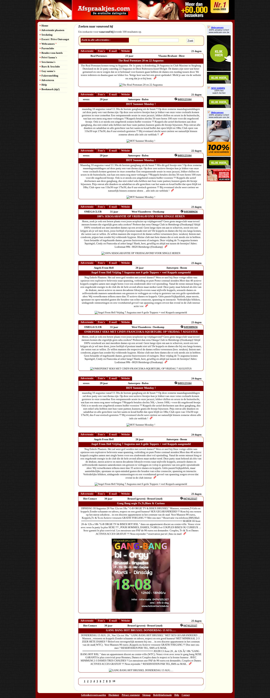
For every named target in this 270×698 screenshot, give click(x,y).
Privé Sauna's (49, 57)
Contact (186, 695)
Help (44, 84)
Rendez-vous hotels (52, 52)
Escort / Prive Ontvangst (55, 39)
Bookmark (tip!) (50, 89)
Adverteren (47, 80)
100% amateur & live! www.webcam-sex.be (219, 31)
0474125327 (190, 498)
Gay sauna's (48, 71)
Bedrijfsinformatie (162, 695)
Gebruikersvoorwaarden (93, 695)
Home (44, 25)
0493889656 (191, 211)
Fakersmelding (49, 75)
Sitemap (146, 695)
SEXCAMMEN (218, 88)
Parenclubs (47, 48)
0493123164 (185, 99)
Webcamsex (49, 43)
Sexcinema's (48, 61)
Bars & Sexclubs (50, 66)
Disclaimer (114, 695)
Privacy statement (131, 695)
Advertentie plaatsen (52, 30)
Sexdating (47, 34)
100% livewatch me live (219, 91)
